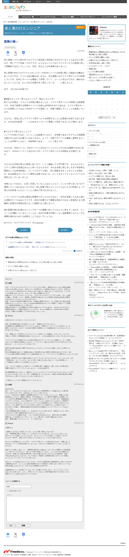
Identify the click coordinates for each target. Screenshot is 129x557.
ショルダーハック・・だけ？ (99, 66)
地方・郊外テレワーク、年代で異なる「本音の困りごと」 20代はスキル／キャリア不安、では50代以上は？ (107, 292)
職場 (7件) (92, 154)
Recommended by (67, 251)
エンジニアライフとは (47, 17)
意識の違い (93, 69)
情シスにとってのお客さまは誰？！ (102, 77)
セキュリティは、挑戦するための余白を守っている (107, 189)
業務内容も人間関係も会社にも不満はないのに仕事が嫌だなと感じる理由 (35, 262)
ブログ (58, 1)
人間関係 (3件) (94, 145)
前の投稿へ (64, 230)
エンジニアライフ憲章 (109, 17)
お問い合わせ (32, 555)
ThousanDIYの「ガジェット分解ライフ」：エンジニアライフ (107, 370)
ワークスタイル (10, 47)
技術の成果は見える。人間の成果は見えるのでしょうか (107, 194)
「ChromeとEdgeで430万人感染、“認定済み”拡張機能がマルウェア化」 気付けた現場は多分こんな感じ (107, 227)
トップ (10, 17)
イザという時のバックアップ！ (100, 80)
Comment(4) (39, 223)
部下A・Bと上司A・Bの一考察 (100, 173)
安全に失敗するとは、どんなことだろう (104, 203)
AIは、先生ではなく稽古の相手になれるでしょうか (107, 199)
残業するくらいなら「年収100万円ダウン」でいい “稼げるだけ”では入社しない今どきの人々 (106, 245)
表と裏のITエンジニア (38, 22)
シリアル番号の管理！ (97, 72)
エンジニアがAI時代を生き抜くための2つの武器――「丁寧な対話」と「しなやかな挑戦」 (106, 236)
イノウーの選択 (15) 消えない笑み (102, 176)
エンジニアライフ (18, 8)
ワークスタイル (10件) (97, 142)
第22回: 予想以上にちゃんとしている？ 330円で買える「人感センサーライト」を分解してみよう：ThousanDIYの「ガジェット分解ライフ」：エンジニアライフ (107, 344)
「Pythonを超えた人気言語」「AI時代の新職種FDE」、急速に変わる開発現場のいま (106, 268)
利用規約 (123, 543)
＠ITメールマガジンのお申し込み (100, 305)
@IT (4, 22)
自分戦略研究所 (12, 22)
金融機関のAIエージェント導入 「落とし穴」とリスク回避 (37, 247)
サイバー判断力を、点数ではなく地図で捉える (106, 182)
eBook (49, 1)
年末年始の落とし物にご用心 (99, 63)
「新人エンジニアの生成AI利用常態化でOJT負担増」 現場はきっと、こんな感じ (107, 284)
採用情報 (67, 555)
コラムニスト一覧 (28, 17)
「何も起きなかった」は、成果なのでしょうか (106, 185)
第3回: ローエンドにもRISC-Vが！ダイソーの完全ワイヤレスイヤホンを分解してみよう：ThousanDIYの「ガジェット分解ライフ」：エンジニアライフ (107, 362)
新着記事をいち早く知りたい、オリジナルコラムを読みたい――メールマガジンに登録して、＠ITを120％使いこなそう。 (114, 315)
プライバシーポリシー (87, 17)
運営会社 (60, 555)
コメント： (10, 495)
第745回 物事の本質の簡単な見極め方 (103, 179)
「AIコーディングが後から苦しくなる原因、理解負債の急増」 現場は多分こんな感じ (107, 276)
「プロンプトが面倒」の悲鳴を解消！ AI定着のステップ (36, 242)
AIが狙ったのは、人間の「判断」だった (104, 170)
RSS (81, 27)
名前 (8, 486)
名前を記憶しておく (15, 491)
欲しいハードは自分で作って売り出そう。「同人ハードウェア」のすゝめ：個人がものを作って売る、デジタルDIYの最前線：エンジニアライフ (107, 353)
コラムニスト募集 (68, 17)
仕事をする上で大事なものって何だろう (22, 270)
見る (15, 55)
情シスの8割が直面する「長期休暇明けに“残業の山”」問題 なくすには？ (107, 261)
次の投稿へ (24, 230)
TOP (6, 1)
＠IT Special (27, 1)
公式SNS (16, 555)
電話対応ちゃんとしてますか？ (100, 75)
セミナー (39, 1)
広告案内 (23, 555)
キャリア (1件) (94, 131)
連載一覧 (15, 1)
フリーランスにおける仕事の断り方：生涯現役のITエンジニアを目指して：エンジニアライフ (107, 337)
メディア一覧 (7, 555)
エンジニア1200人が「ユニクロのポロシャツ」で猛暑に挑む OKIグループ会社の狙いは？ (107, 218)
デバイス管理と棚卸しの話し (18, 266)
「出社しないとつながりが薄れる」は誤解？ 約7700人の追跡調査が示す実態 (107, 253)
